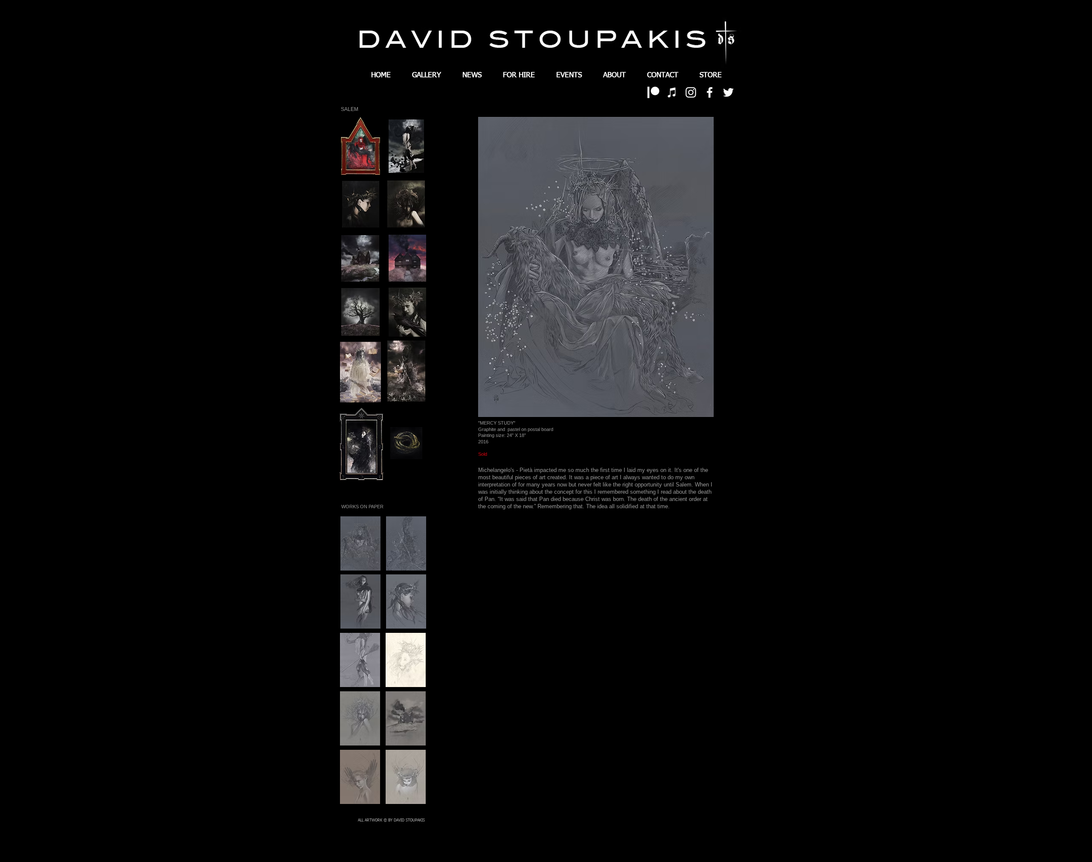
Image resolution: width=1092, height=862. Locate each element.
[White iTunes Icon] (672, 92)
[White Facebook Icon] (710, 92)
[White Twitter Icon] (728, 92)
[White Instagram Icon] (691, 92)
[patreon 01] (653, 92)
